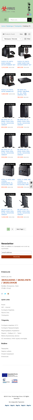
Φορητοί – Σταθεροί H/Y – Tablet (11, 333)
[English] (28, 14)
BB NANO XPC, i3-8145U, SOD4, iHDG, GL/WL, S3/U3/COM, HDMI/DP (7, 152)
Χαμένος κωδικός (6, 351)
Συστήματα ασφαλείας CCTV (9, 325)
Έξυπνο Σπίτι (5, 312)
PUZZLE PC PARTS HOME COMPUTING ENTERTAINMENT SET (24, 63)
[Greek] (30, 14)
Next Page (20, 229)
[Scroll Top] (30, 416)
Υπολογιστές (5, 315)
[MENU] (5, 19)
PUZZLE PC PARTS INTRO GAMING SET (7, 90)
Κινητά (3, 304)
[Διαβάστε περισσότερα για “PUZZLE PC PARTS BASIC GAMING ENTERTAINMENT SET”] (4, 58)
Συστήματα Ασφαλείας (7, 310)
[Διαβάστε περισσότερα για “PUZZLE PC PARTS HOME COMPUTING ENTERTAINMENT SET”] (20, 58)
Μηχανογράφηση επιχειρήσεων (10, 330)
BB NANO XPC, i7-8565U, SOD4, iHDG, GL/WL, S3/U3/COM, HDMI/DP (7, 122)
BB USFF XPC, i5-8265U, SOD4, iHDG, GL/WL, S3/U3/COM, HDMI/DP (23, 212)
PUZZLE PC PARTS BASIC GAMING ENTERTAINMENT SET (8, 63)
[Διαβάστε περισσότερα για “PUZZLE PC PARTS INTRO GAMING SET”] (4, 86)
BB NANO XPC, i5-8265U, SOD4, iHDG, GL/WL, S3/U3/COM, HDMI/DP (23, 122)
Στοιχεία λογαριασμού (7, 354)
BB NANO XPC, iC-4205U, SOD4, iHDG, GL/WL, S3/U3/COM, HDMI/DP (23, 152)
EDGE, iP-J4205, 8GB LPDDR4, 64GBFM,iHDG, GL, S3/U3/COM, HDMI (8, 182)
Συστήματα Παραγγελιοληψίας (10, 328)
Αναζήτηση (29, 20)
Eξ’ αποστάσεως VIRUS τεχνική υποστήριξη (14, 338)
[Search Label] (18, 20)
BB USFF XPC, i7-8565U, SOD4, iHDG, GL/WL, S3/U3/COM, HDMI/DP (7, 212)
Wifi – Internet (5, 307)
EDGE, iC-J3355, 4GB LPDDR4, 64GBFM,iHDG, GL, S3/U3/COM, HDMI (24, 182)
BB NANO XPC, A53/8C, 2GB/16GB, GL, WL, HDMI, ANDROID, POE (23, 92)
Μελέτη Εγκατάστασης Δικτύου (10, 336)
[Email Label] (16, 253)
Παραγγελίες (4, 348)
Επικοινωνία (4, 356)
